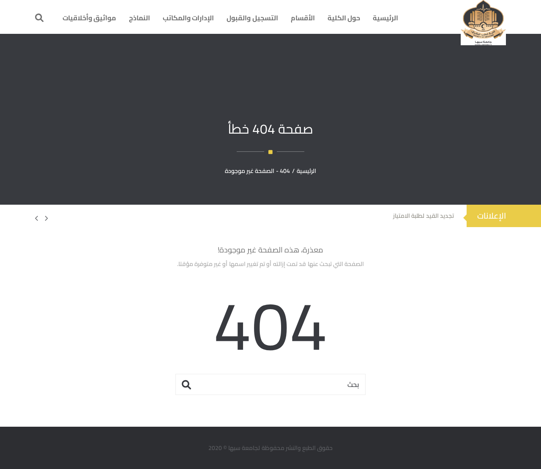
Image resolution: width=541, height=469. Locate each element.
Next (41, 218)
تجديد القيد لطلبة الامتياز (423, 215)
